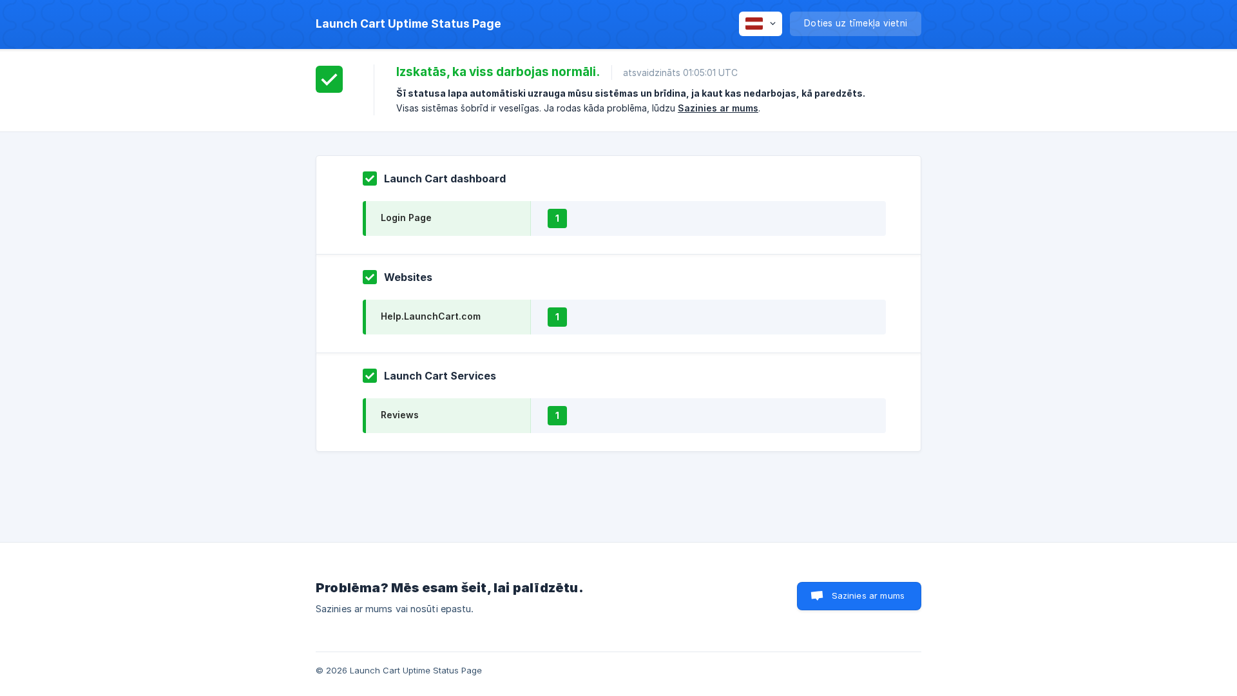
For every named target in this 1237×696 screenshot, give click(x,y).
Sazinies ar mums (718, 107)
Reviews (400, 414)
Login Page (406, 217)
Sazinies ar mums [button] (868, 595)
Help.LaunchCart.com (431, 316)
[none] (408, 24)
